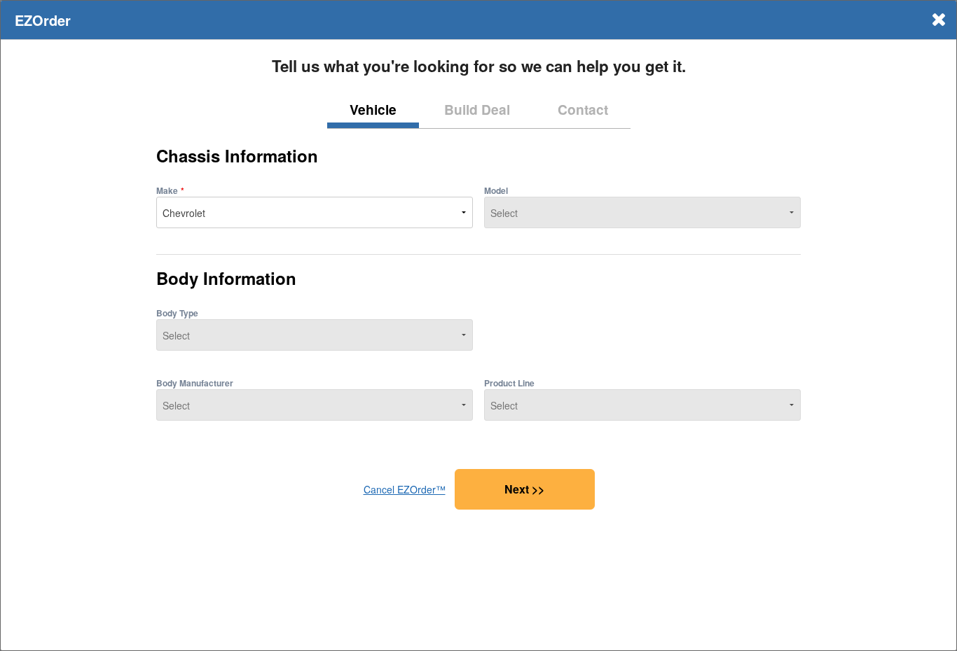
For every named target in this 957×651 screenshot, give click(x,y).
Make (167, 190)
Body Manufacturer (194, 383)
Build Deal (477, 109)
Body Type (177, 313)
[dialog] (478, 325)
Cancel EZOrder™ (405, 489)
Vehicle (373, 109)
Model (496, 190)
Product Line (509, 383)
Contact (583, 109)
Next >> (524, 489)
